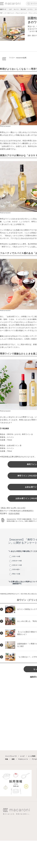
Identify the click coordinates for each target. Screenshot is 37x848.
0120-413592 (14, 513)
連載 (13, 759)
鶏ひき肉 (23, 9)
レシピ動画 (31, 756)
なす (10, 9)
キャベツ (16, 9)
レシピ (22, 756)
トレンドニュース (11, 756)
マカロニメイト (23, 759)
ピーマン (30, 9)
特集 (6, 759)
